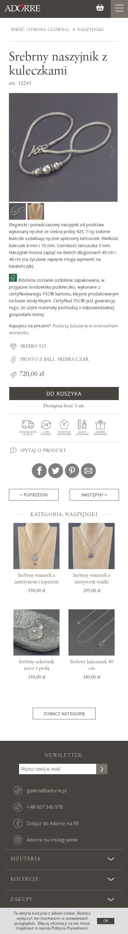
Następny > (94, 495)
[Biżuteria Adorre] (22, 11)
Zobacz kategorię (64, 713)
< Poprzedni (34, 495)
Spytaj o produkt (43, 450)
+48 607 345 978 (45, 807)
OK (105, 921)
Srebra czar (73, 359)
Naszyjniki (90, 30)
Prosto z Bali (37, 359)
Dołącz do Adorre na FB (53, 823)
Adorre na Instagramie (52, 840)
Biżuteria (25, 859)
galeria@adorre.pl (47, 790)
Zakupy (21, 899)
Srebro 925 (33, 346)
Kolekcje (24, 879)
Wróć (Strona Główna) (40, 30)
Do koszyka (64, 393)
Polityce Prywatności (69, 928)
